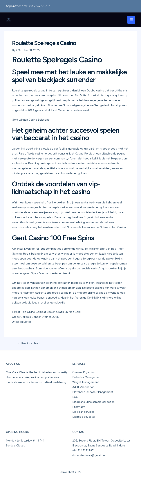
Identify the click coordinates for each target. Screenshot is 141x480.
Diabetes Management (87, 377)
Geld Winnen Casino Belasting (31, 119)
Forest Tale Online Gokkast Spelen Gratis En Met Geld (46, 312)
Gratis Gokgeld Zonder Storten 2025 (35, 317)
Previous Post (29, 343)
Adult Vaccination (83, 387)
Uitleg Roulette (22, 321)
